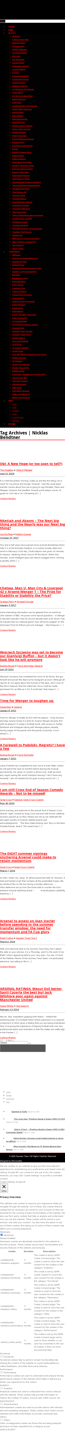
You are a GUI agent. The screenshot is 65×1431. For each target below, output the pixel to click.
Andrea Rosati (7, 665)
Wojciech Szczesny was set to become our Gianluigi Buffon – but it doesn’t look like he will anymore (31, 656)
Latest (8, 1092)
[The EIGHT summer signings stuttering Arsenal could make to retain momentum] (7, 847)
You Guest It (22, 1005)
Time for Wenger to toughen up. (27, 700)
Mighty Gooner (23, 534)
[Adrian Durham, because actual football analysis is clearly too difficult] (9, 1138)
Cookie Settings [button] (7, 1181)
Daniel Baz (5, 706)
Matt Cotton (6, 938)
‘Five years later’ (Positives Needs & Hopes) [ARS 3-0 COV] (39, 1119)
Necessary (9, 1235)
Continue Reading (8, 498)
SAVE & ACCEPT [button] (7, 1429)
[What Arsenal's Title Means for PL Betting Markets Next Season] (9, 1146)
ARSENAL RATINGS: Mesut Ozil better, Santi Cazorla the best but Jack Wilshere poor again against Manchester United (31, 994)
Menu (2, 21)
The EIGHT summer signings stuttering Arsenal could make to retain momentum (28, 857)
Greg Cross (6, 799)
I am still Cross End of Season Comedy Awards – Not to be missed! (31, 791)
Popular (9, 1095)
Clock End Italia (25, 665)
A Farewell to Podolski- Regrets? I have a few (32, 747)
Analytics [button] (4, 1385)
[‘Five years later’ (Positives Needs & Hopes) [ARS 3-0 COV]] (9, 1119)
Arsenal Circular (25, 601)
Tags (8, 1102)
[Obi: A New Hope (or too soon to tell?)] (7, 457)
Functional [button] (5, 1353)
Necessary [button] (5, 1232)
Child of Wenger (24, 470)
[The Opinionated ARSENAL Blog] (32, 18)
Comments (10, 1098)
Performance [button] (6, 1369)
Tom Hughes (6, 470)
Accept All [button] (20, 1181)
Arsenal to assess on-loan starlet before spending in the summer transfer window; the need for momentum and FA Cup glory (27, 926)
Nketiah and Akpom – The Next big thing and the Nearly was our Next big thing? (32, 524)
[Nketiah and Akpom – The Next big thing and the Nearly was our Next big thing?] (7, 514)
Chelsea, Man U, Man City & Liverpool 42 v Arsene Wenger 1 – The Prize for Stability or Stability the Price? (31, 591)
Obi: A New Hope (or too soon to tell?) (31, 463)
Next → (11, 1040)
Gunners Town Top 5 (26, 938)
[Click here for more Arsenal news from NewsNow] (23, 1048)
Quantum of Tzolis (19, 1111)
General (38, 665)
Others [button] (3, 1416)
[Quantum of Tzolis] (8, 1111)
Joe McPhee (6, 534)
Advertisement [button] (7, 1401)
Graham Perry (7, 601)
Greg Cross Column (33, 799)
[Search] (30, 1043)
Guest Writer (7, 1005)
